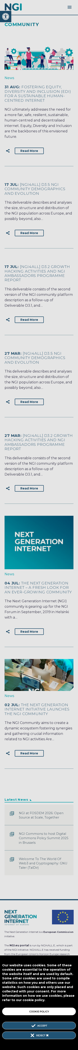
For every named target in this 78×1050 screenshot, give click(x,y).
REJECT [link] (41, 1035)
